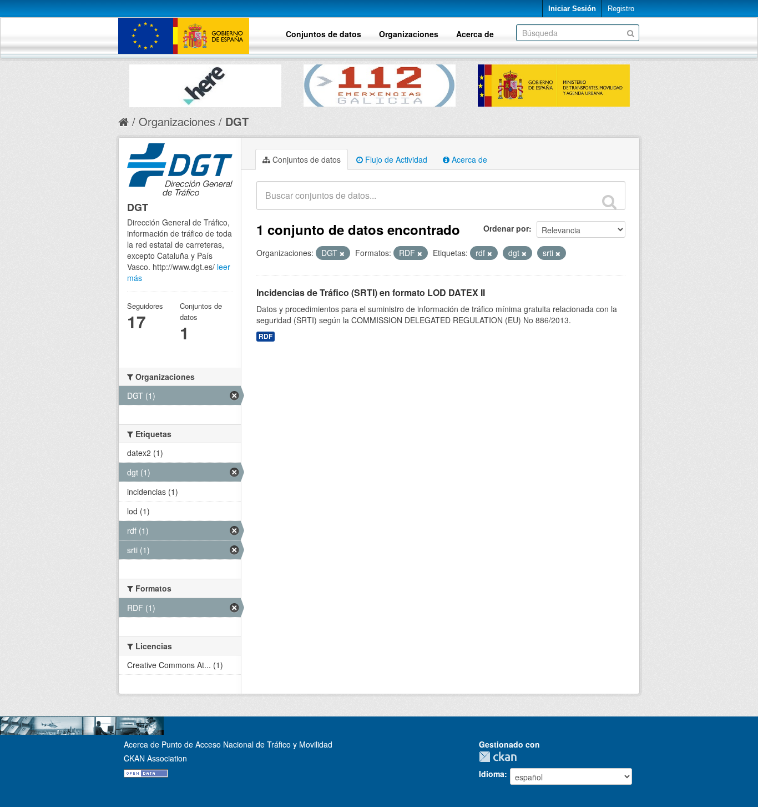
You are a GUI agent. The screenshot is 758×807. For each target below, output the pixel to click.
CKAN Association (155, 758)
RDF (265, 336)
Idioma (491, 773)
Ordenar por (506, 228)
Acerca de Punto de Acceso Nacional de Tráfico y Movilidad (228, 744)
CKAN (500, 757)
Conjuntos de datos (323, 33)
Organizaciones (408, 33)
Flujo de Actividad (395, 159)
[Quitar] (342, 253)
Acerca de (475, 33)
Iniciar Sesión (572, 8)
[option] (205, 83)
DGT (237, 121)
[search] (609, 201)
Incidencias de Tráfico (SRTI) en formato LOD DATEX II (370, 292)
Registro (621, 8)
